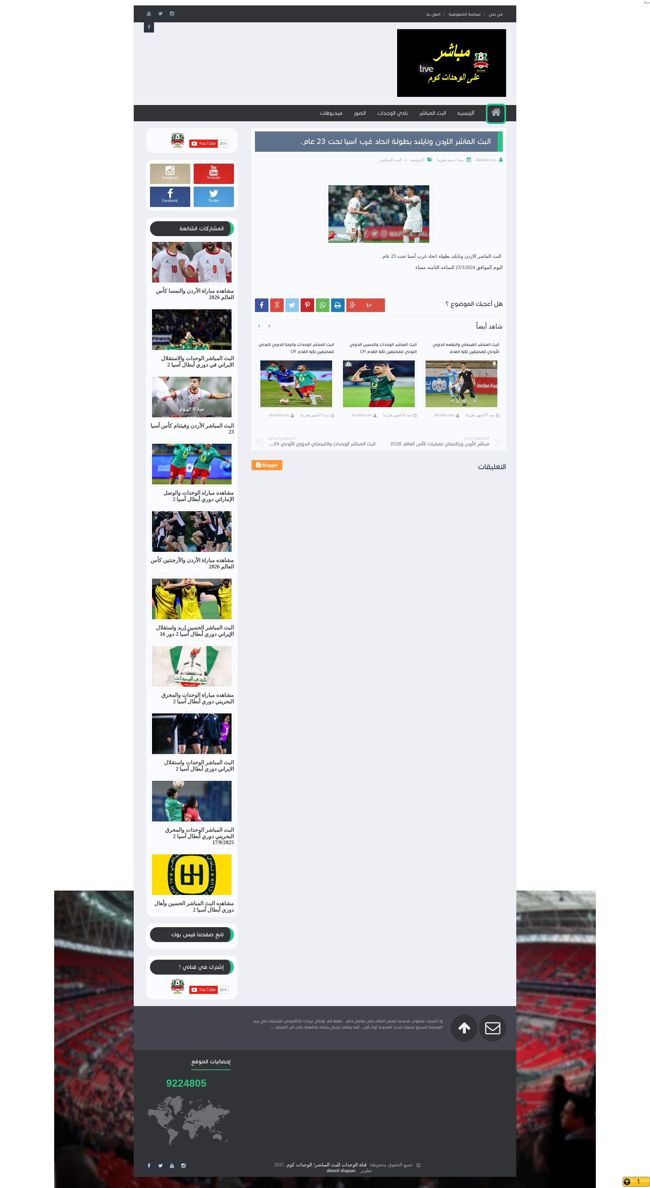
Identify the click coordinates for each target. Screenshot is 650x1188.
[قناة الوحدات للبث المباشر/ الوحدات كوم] (451, 95)
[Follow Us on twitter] (160, 1166)
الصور (360, 113)
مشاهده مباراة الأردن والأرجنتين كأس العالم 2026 (192, 563)
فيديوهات (331, 113)
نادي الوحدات (392, 113)
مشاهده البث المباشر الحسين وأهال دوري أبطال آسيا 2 (194, 906)
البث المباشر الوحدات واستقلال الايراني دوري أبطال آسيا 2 (199, 765)
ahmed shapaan (341, 1170)
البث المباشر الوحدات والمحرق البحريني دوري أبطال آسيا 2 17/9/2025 (199, 836)
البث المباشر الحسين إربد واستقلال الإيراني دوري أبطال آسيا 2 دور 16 (195, 631)
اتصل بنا (433, 14)
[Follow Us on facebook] (149, 1166)
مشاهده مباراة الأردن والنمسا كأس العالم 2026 (195, 294)
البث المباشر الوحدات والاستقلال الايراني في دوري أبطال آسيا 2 (197, 361)
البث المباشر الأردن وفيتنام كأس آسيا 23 (192, 429)
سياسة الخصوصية (465, 14)
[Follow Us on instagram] (183, 1166)
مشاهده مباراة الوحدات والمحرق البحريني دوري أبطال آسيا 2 (197, 698)
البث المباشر (432, 113)
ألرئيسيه (465, 113)
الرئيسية (417, 160)
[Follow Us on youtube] (172, 1166)
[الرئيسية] (496, 114)
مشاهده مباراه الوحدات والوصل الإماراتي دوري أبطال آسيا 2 (199, 496)
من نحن (496, 14)
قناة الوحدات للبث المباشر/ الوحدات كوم (327, 1164)
